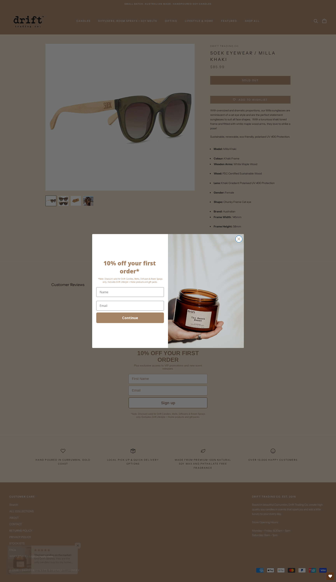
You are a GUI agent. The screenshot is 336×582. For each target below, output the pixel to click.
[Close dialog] (238, 239)
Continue (130, 317)
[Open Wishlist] (330, 576)
